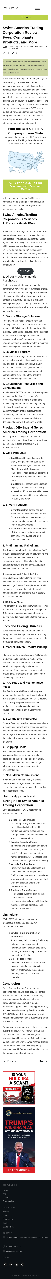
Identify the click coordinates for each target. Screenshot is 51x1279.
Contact (6, 1197)
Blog (4, 1194)
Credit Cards (8, 1219)
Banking (6, 1212)
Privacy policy (8, 1201)
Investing (39, 46)
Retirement (29, 46)
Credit (5, 1215)
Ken (20, 46)
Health (5, 1223)
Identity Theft (8, 1227)
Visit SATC (25, 271)
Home (5, 1190)
